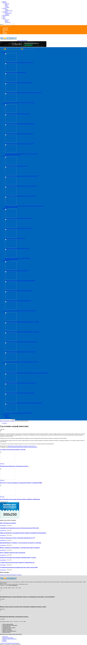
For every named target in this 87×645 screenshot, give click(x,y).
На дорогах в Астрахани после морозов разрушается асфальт (18, 412)
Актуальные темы (6, 626)
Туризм (6, 6)
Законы (6, 9)
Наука (6, 21)
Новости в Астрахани (7, 629)
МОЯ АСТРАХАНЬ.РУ (6, 643)
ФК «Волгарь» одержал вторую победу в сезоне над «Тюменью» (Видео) (21, 341)
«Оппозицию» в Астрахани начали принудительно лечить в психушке (20, 196)
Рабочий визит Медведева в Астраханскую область (16, 166)
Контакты (5, 33)
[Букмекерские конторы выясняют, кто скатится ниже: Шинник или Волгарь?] (11, 360)
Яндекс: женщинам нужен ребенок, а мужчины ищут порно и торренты (20, 547)
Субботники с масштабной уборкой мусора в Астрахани (17, 113)
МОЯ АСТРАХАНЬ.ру (5, 421)
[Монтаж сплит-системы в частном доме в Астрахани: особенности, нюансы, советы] (3, 604)
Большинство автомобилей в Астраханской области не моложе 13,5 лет (20, 382)
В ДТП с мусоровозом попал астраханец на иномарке (16, 270)
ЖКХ (6, 5)
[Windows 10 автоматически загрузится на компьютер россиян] (11, 81)
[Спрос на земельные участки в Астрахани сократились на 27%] (11, 217)
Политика (5, 8)
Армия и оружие (8, 10)
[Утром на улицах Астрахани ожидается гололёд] (11, 71)
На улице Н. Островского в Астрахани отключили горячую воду (19, 133)
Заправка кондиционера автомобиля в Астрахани (11, 574)
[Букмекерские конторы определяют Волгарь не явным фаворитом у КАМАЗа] (11, 320)
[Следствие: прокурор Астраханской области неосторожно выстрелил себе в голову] (11, 91)
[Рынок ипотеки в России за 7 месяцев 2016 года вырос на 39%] (11, 227)
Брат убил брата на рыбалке (8, 523)
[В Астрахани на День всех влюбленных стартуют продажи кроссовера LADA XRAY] (11, 401)
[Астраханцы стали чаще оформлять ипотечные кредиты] (11, 247)
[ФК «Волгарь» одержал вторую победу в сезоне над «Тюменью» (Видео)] (11, 340)
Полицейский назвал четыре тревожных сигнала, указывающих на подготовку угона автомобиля (26, 372)
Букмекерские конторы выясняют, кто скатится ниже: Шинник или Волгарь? (22, 361)
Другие (4, 18)
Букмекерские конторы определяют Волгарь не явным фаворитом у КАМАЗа (22, 321)
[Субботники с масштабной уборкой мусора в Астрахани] (11, 112)
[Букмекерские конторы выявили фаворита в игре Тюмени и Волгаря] (11, 350)
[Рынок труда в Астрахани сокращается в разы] (11, 237)
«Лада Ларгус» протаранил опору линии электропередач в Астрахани (20, 310)
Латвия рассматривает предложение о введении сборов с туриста (18, 557)
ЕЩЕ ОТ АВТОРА (21, 449)
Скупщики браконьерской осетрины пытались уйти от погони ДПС (19, 567)
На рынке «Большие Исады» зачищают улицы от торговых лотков (19, 143)
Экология (7, 3)
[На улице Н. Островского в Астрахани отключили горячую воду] (11, 132)
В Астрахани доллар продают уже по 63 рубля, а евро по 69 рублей (19, 102)
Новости (4, 1)
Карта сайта (5, 636)
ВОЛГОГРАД (19, 634)
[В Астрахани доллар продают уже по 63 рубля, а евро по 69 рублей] (11, 101)
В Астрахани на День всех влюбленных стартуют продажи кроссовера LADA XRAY (23, 402)
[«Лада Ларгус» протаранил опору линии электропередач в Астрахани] (11, 309)
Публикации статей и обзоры (9, 627)
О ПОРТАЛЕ (5, 27)
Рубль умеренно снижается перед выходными (12, 552)
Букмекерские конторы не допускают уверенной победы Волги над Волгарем (22, 331)
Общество (5, 2)
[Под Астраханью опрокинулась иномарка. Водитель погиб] (11, 299)
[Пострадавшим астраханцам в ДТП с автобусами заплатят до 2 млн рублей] (11, 152)
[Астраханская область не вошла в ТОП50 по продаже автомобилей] (11, 391)
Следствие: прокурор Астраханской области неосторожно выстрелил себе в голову (23, 92)
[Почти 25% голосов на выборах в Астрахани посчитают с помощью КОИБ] (11, 174)
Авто (4, 17)
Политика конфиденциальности (9, 638)
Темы (4, 31)
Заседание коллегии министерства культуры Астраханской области (22, 447)
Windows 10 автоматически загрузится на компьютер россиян (18, 82)
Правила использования (8, 637)
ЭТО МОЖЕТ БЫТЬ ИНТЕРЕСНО (8, 449)
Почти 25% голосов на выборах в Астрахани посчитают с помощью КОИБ (21, 176)
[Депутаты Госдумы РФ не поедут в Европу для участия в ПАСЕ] (11, 61)
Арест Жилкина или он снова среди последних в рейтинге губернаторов (21, 186)
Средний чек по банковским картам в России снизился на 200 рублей (19, 528)
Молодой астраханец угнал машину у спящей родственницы (18, 290)
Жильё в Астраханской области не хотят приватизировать (17, 258)
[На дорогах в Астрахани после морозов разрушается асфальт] (11, 411)
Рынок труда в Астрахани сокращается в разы (15, 238)
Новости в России (6, 632)
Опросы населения (7, 628)
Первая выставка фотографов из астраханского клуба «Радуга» (22, 445)
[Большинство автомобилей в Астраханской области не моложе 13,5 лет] (11, 381)
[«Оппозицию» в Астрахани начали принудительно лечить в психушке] (11, 194)
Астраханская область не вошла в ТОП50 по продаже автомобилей (19, 392)
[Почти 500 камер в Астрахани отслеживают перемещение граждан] (11, 122)
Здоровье (7, 7)
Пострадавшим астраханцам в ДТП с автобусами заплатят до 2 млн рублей (21, 153)
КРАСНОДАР (3, 634)
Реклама (7, 14)
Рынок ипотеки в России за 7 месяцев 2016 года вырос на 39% (18, 228)
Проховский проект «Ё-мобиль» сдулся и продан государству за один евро (20, 542)
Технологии (7, 22)
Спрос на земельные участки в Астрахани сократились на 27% (18, 218)
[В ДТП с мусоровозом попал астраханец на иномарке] (11, 269)
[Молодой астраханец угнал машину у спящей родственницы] (11, 289)
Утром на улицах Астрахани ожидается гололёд (15, 72)
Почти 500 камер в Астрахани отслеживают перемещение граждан (19, 123)
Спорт (4, 16)
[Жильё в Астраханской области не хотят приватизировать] (11, 257)
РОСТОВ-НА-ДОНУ (10, 634)
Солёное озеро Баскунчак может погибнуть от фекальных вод (17, 562)
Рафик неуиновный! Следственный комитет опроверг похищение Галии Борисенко (23, 533)
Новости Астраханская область (9, 631)
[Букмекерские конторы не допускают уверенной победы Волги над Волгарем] (11, 330)
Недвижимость (8, 13)
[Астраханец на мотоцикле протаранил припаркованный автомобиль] (11, 279)
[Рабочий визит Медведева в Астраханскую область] (11, 164)
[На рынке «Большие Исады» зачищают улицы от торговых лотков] (11, 142)
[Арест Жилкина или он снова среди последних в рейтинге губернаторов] (11, 184)
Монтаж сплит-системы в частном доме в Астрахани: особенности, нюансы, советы (23, 606)
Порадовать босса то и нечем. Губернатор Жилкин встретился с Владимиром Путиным (24, 206)
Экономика (5, 11)
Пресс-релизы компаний (8, 624)
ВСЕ (6, 154)
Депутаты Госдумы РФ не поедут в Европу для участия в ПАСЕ (19, 62)
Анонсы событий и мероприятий (10, 625)
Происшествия (6, 15)
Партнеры (5, 32)
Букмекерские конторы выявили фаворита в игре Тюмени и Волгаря (20, 351)
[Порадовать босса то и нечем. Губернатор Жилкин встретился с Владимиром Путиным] (11, 204)
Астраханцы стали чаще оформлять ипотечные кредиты (17, 248)
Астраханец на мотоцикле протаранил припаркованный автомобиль (20, 280)
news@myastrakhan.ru (13, 585)
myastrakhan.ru (3, 525)
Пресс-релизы (6, 30)
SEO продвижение (15, 643)
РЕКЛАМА (5, 29)
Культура (7, 19)
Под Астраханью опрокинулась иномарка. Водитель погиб (18, 300)
